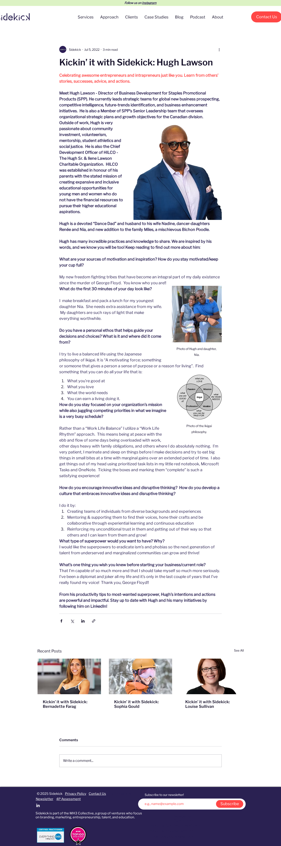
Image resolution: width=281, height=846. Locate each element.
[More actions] (219, 49)
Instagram (149, 3)
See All (239, 650)
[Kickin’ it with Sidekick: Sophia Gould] (140, 676)
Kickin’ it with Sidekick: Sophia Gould (136, 704)
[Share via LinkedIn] (83, 621)
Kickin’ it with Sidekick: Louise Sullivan (207, 704)
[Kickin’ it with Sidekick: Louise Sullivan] (211, 676)
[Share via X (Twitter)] (72, 621)
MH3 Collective (82, 813)
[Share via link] (94, 621)
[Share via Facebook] (61, 621)
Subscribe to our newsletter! (164, 794)
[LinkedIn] (38, 805)
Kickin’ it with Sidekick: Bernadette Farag (65, 704)
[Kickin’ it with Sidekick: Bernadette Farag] (69, 676)
